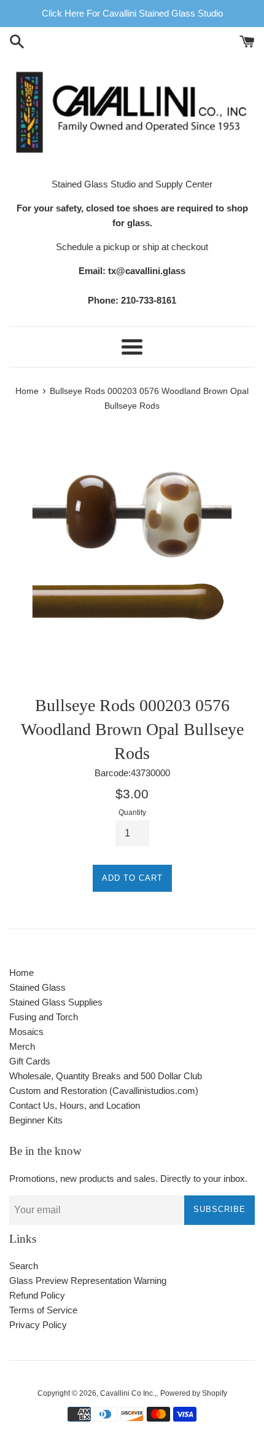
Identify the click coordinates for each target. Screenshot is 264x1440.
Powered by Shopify (193, 1393)
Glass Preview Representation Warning (87, 1280)
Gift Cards (29, 1061)
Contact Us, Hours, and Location (74, 1105)
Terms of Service (43, 1310)
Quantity (132, 812)
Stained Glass (37, 987)
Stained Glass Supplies (56, 1002)
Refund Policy (37, 1295)
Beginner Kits (36, 1120)
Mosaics (26, 1031)
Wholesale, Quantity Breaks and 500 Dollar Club (105, 1076)
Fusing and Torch (43, 1017)
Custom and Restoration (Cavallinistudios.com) (103, 1090)
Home (21, 972)
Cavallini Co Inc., (128, 1393)
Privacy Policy (38, 1325)
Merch (22, 1046)
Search (23, 1266)
